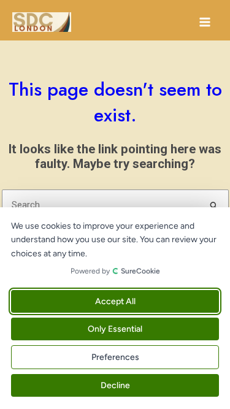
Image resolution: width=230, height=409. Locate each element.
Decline (115, 385)
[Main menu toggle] (205, 22)
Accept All (115, 301)
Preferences (115, 357)
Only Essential (115, 329)
